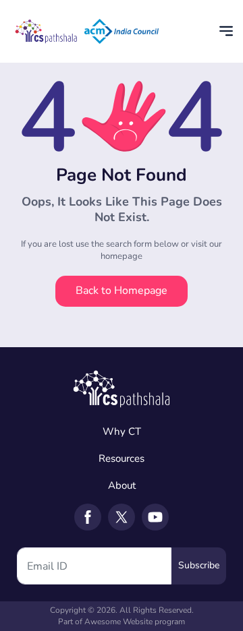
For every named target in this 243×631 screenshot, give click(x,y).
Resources (121, 458)
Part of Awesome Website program (121, 621)
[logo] (122, 387)
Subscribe (198, 565)
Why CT (122, 431)
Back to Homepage (121, 290)
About (122, 485)
